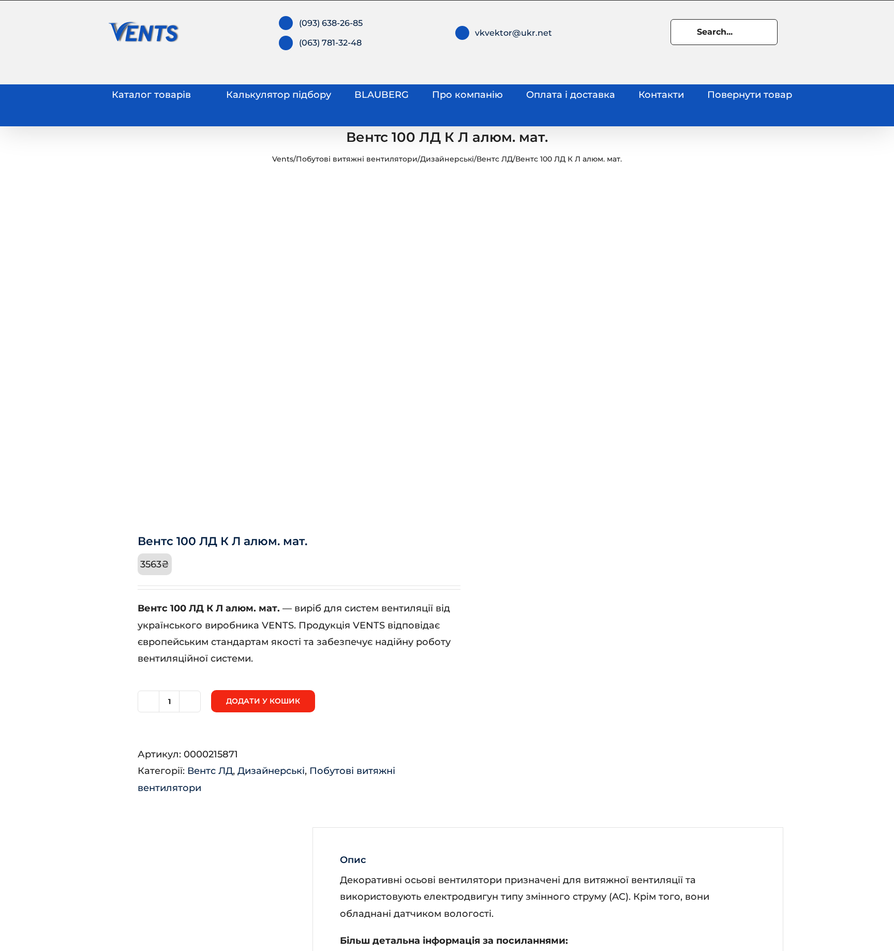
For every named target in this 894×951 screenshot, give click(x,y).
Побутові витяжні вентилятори (357, 159)
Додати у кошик (263, 701)
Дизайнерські (447, 159)
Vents (282, 159)
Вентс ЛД (494, 159)
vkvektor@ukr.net (513, 33)
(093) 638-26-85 (331, 23)
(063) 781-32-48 (330, 43)
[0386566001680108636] (272, 347)
